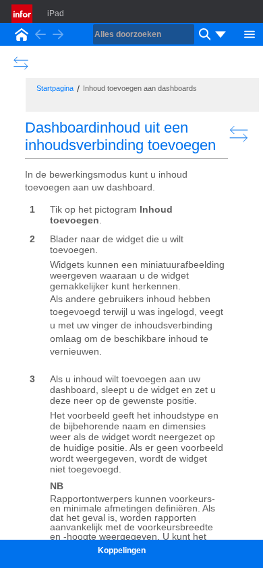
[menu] (220, 34)
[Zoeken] (203, 34)
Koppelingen (122, 550)
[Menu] (249, 33)
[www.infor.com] (23, 13)
